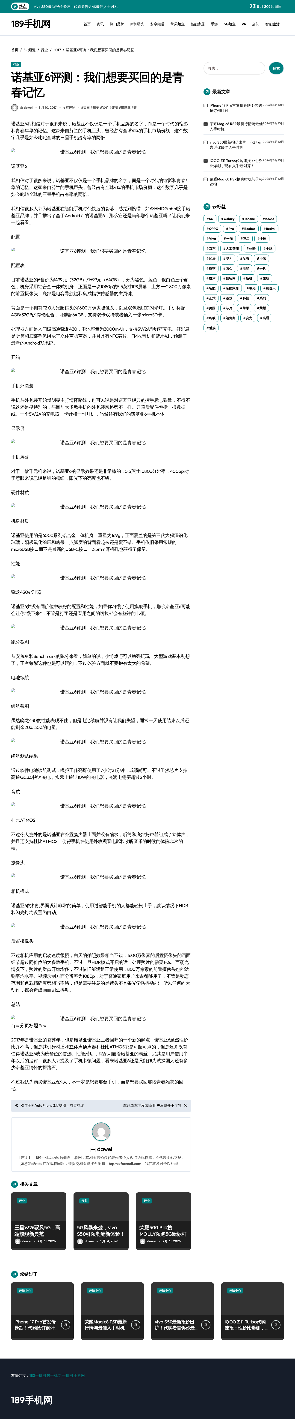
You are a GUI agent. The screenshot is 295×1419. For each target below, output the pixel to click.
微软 (212, 268)
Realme (250, 229)
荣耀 (263, 308)
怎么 (229, 268)
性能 (246, 268)
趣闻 (255, 24)
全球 (269, 248)
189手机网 (30, 23)
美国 (212, 308)
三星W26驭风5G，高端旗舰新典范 (37, 1230)
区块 (212, 258)
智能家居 (198, 24)
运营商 (231, 318)
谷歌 (212, 318)
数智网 (231, 278)
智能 (212, 288)
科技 (246, 298)
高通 (266, 318)
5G (211, 219)
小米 (263, 258)
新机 (249, 278)
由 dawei (26, 107)
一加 (229, 239)
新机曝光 (137, 24)
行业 (16, 64)
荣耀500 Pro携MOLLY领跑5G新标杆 (162, 1230)
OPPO (213, 229)
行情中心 (25, 1291)
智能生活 (272, 24)
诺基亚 (126, 107)
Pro (231, 229)
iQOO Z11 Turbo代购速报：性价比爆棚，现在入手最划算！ (236, 163)
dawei (104, 1149)
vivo (212, 239)
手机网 (68, 1375)
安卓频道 (157, 24)
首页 (87, 24)
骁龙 (249, 318)
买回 (86, 107)
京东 (212, 248)
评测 (115, 107)
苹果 (246, 308)
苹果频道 (177, 24)
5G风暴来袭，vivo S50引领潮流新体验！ (101, 1230)
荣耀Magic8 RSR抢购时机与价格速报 (236, 181)
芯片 (229, 308)
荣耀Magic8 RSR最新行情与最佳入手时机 (236, 126)
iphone (250, 219)
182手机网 (38, 1375)
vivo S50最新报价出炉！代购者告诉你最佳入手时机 (235, 145)
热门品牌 (117, 24)
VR (244, 24)
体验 (252, 248)
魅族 (212, 328)
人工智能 (232, 248)
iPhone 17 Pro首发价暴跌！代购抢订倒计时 (236, 108)
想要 (96, 107)
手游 (214, 24)
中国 (263, 239)
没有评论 (68, 107)
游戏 (229, 298)
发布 (246, 258)
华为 (229, 258)
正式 (212, 298)
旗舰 (266, 278)
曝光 (252, 288)
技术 (212, 278)
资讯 (100, 24)
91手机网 (54, 1375)
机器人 (271, 288)
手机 (263, 268)
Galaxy (229, 219)
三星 (246, 239)
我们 (105, 107)
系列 (263, 298)
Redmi (270, 229)
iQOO (269, 219)
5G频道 (230, 24)
